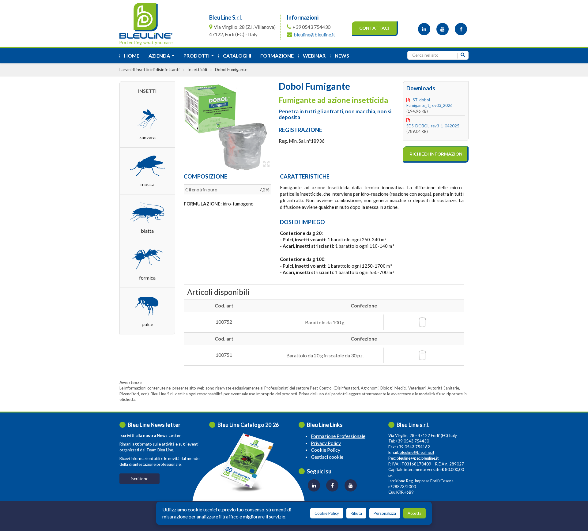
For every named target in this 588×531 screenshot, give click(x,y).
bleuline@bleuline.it (314, 34)
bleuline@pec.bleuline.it (418, 458)
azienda (163, 57)
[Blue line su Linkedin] (424, 29)
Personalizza (385, 513)
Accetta (414, 513)
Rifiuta (356, 513)
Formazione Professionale (338, 436)
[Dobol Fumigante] (224, 125)
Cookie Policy (325, 450)
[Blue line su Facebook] (461, 29)
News (342, 55)
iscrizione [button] (140, 478)
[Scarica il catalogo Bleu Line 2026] (249, 462)
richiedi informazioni (436, 154)
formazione (277, 55)
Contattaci (374, 28)
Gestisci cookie (327, 457)
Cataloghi (237, 55)
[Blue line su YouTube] (442, 29)
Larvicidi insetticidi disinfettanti (149, 69)
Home (131, 55)
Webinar (314, 55)
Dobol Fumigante (231, 69)
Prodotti (199, 57)
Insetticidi (197, 69)
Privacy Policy (326, 443)
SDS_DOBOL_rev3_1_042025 (432, 125)
